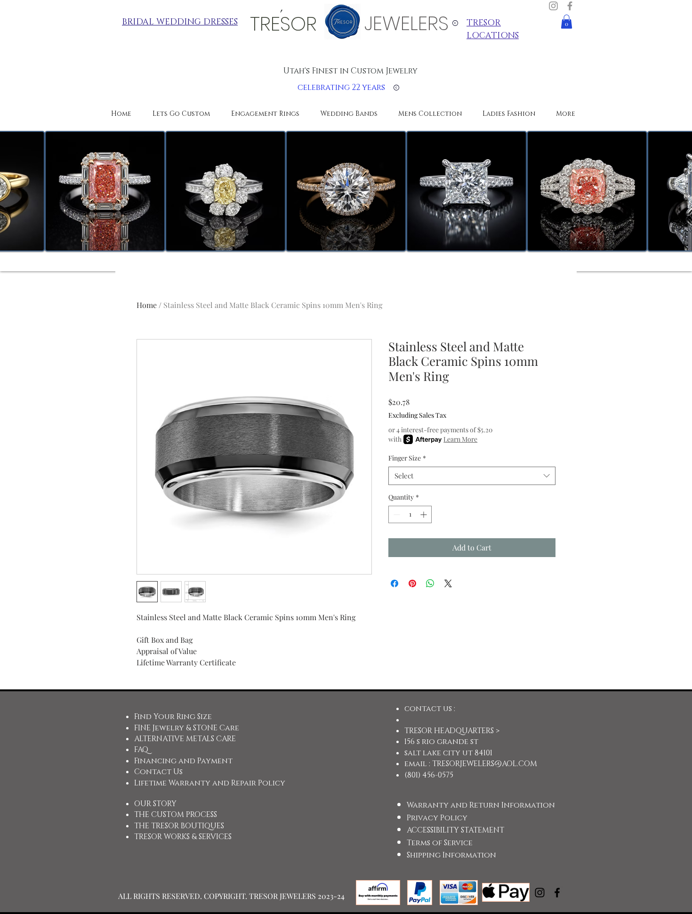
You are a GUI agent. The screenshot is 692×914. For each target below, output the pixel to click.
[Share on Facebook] (394, 583)
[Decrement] (396, 514)
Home (147, 305)
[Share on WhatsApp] (430, 583)
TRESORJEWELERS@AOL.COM (484, 764)
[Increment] (424, 514)
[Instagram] (553, 6)
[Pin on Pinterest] (412, 583)
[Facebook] (570, 6)
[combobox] (471, 476)
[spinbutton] (410, 514)
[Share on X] (448, 583)
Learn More (460, 439)
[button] (566, 22)
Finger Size (407, 457)
